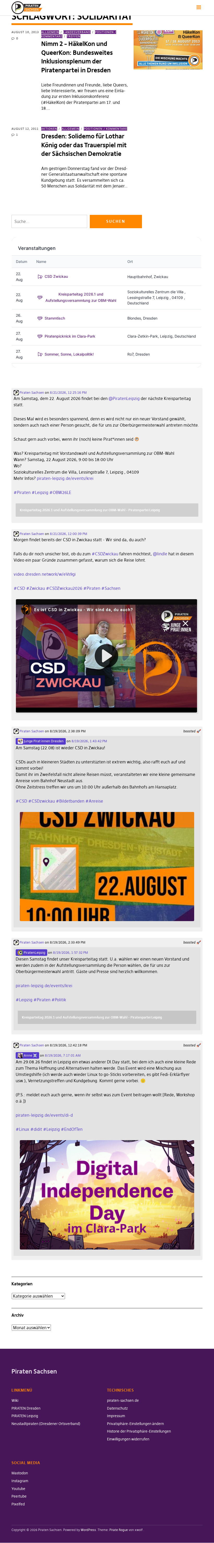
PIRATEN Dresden (25, 1408)
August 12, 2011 (25, 129)
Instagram (19, 1481)
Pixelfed (18, 1504)
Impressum (116, 1416)
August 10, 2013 (25, 32)
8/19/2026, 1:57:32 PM (70, 952)
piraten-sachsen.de (123, 1400)
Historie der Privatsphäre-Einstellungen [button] (139, 1431)
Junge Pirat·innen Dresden (43, 741)
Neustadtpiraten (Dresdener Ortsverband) (45, 1423)
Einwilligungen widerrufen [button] (128, 1439)
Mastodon (19, 1473)
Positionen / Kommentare (105, 129)
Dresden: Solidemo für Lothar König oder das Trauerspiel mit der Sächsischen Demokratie (84, 144)
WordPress (88, 1530)
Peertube (19, 1496)
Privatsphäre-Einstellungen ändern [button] (135, 1423)
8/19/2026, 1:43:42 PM (89, 741)
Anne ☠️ (30, 1055)
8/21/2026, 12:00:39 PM (68, 534)
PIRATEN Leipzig (24, 1416)
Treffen (73, 36)
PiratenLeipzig (34, 952)
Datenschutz (117, 1408)
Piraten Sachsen (31, 392)
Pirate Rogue (118, 1530)
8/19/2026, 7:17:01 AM (63, 1055)
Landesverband (77, 32)
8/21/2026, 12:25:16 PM (68, 392)
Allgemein (50, 32)
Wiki (14, 1400)
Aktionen (49, 129)
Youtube (18, 1488)
